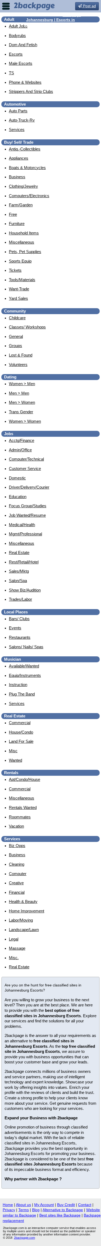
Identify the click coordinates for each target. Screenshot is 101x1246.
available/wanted (24, 666)
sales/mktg (19, 571)
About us (23, 1205)
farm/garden (21, 205)
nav (6, 6)
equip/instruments (25, 675)
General (16, 336)
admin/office (20, 450)
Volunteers (18, 364)
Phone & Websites (25, 82)
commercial (19, 722)
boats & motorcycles (27, 167)
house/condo (21, 732)
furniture (17, 223)
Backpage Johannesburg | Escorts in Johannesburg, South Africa (52, 20)
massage (17, 948)
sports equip (20, 261)
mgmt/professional (25, 534)
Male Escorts (20, 63)
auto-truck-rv (22, 120)
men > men (19, 393)
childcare (17, 317)
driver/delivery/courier (29, 487)
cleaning (16, 864)
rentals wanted (23, 807)
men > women (22, 402)
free (13, 214)
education (17, 496)
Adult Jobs (18, 26)
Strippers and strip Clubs (31, 91)
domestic (17, 478)
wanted (15, 760)
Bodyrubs (17, 35)
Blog (36, 1210)
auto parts (18, 111)
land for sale (21, 741)
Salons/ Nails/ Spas (26, 646)
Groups (15, 345)
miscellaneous (21, 242)
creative (16, 883)
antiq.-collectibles (24, 149)
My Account (44, 1205)
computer (17, 873)
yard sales (18, 298)
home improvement (26, 911)
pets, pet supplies (25, 251)
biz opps (17, 845)
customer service (25, 468)
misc (13, 750)
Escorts (16, 54)
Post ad (89, 6)
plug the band (22, 694)
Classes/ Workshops (27, 327)
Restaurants (19, 637)
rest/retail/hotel (24, 562)
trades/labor (20, 599)
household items (24, 233)
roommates (20, 817)
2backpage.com (24, 1237)
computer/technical (26, 459)
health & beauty (23, 901)
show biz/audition (25, 590)
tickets (15, 270)
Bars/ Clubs (19, 618)
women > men (22, 383)
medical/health (22, 524)
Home (8, 1205)
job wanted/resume (27, 515)
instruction (18, 684)
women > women (25, 421)
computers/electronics (29, 195)
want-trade (19, 289)
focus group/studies (27, 505)
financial (17, 892)
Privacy (9, 1210)
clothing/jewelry (23, 186)
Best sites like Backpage (60, 1215)
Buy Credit (66, 1205)
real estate (19, 552)
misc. (14, 957)
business (17, 176)
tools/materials (22, 279)
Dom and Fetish (23, 44)
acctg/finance (21, 440)
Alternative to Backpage (63, 1210)
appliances (18, 158)
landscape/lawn (24, 929)
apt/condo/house (24, 779)
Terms (23, 1210)
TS (11, 72)
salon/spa (18, 580)
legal (13, 939)
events (15, 628)
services (17, 129)
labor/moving (21, 920)
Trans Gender (21, 411)
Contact (84, 1205)
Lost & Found (20, 355)
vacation (16, 826)
